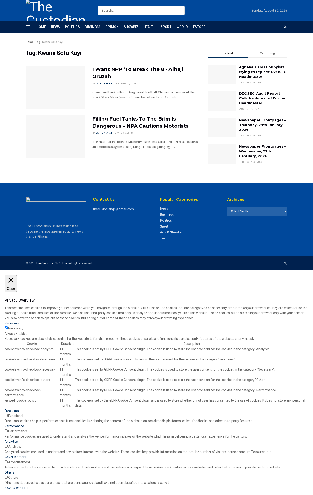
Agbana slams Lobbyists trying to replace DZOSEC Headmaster (262, 72)
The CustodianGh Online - (52, 263)
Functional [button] (12, 411)
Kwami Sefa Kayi (52, 42)
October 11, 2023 (125, 83)
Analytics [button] (11, 441)
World (182, 27)
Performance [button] (14, 426)
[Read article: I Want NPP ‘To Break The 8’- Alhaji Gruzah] (55, 87)
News (55, 27)
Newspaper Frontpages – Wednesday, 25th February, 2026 (262, 151)
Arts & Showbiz (171, 232)
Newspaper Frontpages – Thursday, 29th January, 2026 (262, 125)
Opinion (112, 27)
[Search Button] (181, 10)
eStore (199, 27)
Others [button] (9, 472)
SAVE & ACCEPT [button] (16, 488)
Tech (163, 238)
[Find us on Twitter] (285, 27)
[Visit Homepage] (58, 10)
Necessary (15, 328)
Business (92, 27)
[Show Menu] (28, 26)
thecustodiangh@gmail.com (113, 209)
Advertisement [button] (15, 457)
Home (41, 27)
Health (149, 27)
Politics (72, 27)
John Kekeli (104, 83)
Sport (166, 27)
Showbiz (131, 27)
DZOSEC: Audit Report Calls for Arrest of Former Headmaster (263, 98)
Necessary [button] (12, 323)
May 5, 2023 (121, 133)
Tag (38, 42)
